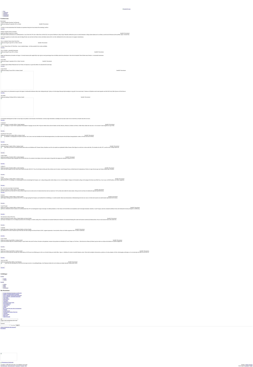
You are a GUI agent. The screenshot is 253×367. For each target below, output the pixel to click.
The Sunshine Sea (7, 303)
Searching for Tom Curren (8, 302)
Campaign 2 (5, 301)
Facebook (247, 365)
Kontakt (22, 365)
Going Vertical (6, 299)
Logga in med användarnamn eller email (9, 320)
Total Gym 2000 (6, 316)
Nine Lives (5, 315)
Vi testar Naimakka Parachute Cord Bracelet (12, 293)
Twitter (251, 365)
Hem (4, 11)
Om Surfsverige (4, 365)
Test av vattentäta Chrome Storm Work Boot (12, 295)
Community (5, 12)
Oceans (4, 307)
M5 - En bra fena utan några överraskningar (12, 308)
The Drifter (5, 300)
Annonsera (17, 365)
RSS (26, 365)
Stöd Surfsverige (11, 365)
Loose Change (6, 314)
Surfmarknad (6, 14)
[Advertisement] (33, 4)
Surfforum (5, 13)
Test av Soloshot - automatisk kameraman (11, 296)
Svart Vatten (5, 297)
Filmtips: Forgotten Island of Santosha (11, 294)
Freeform (5, 309)
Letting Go (5, 306)
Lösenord (2, 323)
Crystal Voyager (6, 310)
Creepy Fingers (6, 304)
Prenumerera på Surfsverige (7, 362)
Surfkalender (5, 16)
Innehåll (2, 282)
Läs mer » (3, 28)
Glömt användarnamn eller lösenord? (8, 327)
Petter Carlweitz (249, 364)
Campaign (5, 313)
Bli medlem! (3, 328)
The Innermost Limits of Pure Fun (10, 312)
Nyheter (2, 276)
